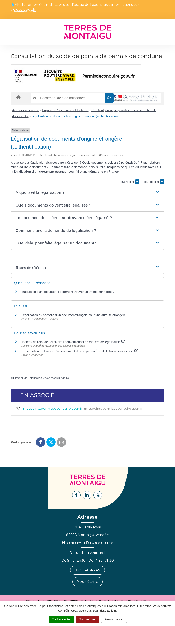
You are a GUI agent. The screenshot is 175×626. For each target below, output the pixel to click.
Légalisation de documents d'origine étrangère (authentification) (75, 116)
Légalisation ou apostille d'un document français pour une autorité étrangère (73, 315)
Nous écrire (87, 582)
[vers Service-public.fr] (134, 98)
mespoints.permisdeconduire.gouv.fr (82, 408)
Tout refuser (87, 619)
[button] (87, 192)
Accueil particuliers (25, 110)
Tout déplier (151, 182)
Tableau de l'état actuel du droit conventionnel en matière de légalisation (71, 342)
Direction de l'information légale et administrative (41, 378)
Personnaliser (114, 619)
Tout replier (127, 182)
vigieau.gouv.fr (23, 10)
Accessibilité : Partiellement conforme (51, 600)
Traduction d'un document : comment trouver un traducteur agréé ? (67, 291)
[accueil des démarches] (18, 97)
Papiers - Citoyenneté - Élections (65, 110)
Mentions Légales (137, 600)
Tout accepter (61, 619)
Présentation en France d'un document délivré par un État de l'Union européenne (77, 351)
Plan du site (93, 600)
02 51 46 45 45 (87, 570)
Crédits (113, 600)
